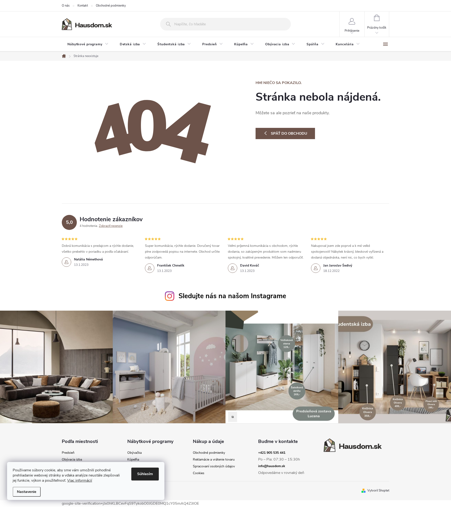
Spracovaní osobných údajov (214, 466)
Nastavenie (26, 491)
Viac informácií (79, 480)
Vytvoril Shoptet (378, 490)
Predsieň (68, 453)
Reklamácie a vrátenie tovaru (214, 459)
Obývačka (134, 453)
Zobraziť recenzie (111, 226)
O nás (66, 6)
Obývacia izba (72, 459)
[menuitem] (88, 44)
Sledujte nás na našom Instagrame (232, 296)
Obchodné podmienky (111, 6)
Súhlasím (145, 474)
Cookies (198, 473)
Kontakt (83, 6)
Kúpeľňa (133, 459)
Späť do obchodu (289, 133)
